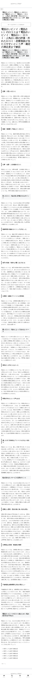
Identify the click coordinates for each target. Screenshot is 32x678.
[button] (29, 374)
